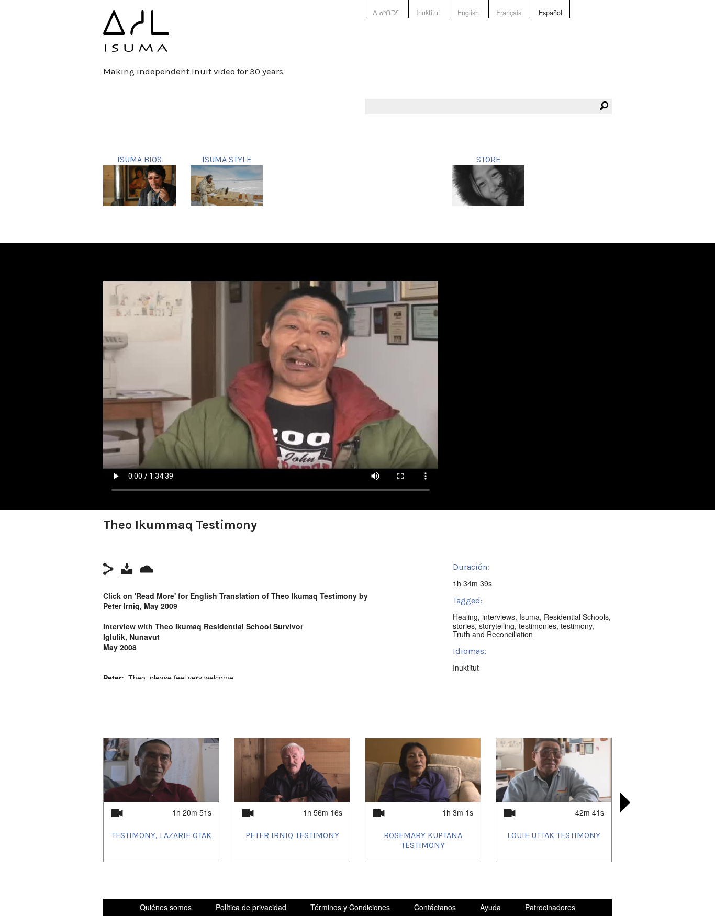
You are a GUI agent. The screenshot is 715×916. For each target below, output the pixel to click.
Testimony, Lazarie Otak (161, 835)
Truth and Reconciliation (493, 634)
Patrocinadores (550, 907)
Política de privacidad (251, 907)
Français (508, 12)
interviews (498, 617)
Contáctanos (435, 907)
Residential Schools (576, 617)
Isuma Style (226, 159)
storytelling (497, 625)
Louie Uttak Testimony (553, 835)
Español (550, 12)
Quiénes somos (166, 907)
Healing (465, 617)
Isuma (529, 617)
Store (488, 159)
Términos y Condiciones (350, 907)
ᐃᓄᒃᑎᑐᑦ (386, 12)
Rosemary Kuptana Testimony (423, 840)
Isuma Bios (139, 159)
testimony (576, 625)
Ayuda (490, 907)
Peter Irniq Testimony (292, 835)
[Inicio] (136, 38)
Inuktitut (428, 12)
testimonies (537, 625)
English (468, 12)
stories (464, 625)
